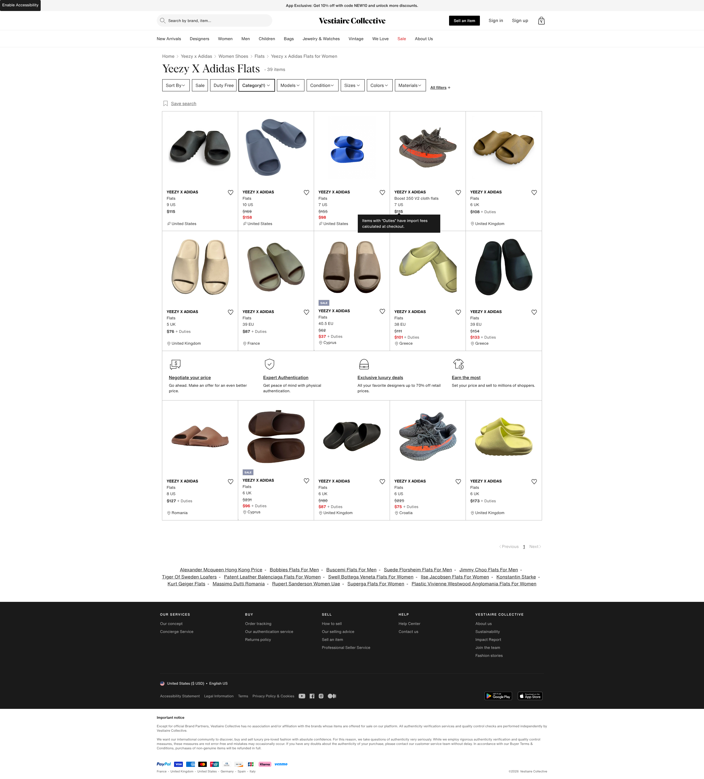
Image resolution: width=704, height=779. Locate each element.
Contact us (409, 632)
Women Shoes (233, 56)
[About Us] (437, 39)
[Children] (279, 39)
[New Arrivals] (185, 39)
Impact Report (488, 640)
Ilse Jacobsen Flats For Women (455, 577)
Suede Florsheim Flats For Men (418, 569)
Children (267, 39)
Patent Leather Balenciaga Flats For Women (272, 577)
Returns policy (258, 640)
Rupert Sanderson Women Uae (306, 583)
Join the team (487, 648)
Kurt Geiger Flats (186, 583)
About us (483, 624)
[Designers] (213, 39)
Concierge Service (176, 632)
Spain (242, 771)
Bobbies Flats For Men (294, 569)
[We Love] (393, 39)
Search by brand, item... (189, 20)
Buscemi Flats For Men (351, 569)
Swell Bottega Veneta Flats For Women (370, 577)
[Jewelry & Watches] (344, 39)
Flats (260, 56)
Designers (199, 39)
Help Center (409, 624)
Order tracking (258, 624)
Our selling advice (338, 632)
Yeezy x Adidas (196, 56)
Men (245, 39)
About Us (424, 39)
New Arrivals (169, 39)
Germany (227, 771)
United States (207, 771)
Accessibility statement (180, 696)
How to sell (332, 624)
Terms (243, 696)
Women (225, 39)
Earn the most (466, 377)
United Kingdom (182, 771)
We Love (380, 39)
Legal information (218, 696)
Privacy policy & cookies (273, 696)
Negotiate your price (190, 377)
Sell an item (464, 20)
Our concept (171, 624)
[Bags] (298, 39)
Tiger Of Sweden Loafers (189, 577)
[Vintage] (368, 39)
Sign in (496, 20)
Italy (253, 771)
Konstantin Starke (516, 577)
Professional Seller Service (346, 648)
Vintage (355, 39)
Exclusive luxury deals (380, 377)
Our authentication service (269, 632)
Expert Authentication (286, 377)
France (162, 771)
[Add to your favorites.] (230, 192)
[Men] (254, 39)
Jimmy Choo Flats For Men (489, 569)
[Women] (237, 39)
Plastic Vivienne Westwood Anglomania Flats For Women (474, 583)
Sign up (520, 20)
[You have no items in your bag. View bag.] (541, 20)
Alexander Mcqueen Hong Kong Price (221, 569)
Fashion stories (489, 656)
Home (168, 56)
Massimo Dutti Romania (239, 583)
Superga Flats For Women (375, 583)
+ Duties (488, 212)
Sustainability (487, 632)
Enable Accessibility (20, 5)
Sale (402, 39)
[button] (541, 20)
